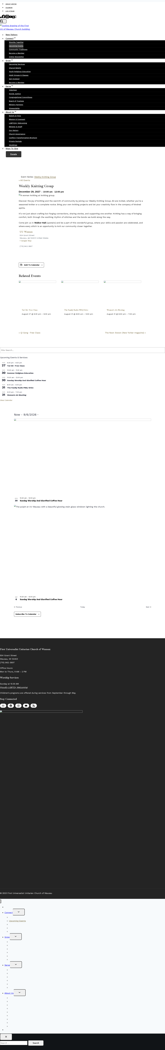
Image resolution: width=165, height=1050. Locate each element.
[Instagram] (7, 17)
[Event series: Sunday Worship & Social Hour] (24, 377)
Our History (13, 130)
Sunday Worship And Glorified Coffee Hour (26, 380)
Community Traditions (18, 50)
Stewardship (14, 108)
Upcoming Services (17, 64)
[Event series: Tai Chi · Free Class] (52, 314)
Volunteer (13, 90)
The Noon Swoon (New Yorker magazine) (125, 333)
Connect (8, 912)
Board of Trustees (16, 101)
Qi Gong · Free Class (29, 333)
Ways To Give (12, 148)
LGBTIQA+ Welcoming (18, 123)
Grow (7, 937)
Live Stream (10, 11)
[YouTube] (10, 17)
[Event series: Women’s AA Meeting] (137, 314)
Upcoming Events (16, 46)
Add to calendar (32, 265)
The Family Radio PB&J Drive (76, 310)
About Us (9, 993)
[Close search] (6, 1037)
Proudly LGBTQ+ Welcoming (14, 687)
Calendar (9, 7)
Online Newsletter (16, 57)
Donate (13, 154)
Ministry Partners (16, 105)
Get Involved (14, 79)
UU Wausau (26, 231)
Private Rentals (15, 141)
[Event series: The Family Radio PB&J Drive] (94, 314)
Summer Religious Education (20, 373)
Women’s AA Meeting (116, 310)
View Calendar (6, 400)
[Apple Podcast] (13, 17)
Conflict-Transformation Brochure (23, 138)
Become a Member (16, 53)
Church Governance (17, 134)
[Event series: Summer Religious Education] (23, 370)
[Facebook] (3, 17)
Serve (7, 965)
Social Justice (15, 94)
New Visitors (11, 35)
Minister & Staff (15, 127)
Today (82, 607)
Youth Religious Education (20, 72)
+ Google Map (26, 241)
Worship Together (16, 42)
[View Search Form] (3, 21)
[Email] (1, 17)
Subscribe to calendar (25, 614)
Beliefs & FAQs (15, 116)
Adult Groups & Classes (18, 75)
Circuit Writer (11, 4)
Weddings (13, 145)
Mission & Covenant (17, 119)
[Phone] (15, 17)
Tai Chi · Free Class (29, 310)
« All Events (24, 180)
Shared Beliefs (15, 68)
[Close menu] (0, 901)
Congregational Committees (20, 97)
